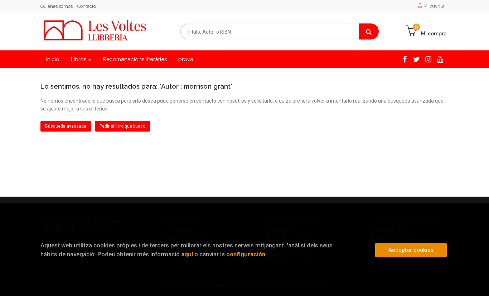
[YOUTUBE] (440, 59)
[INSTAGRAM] (428, 59)
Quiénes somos (56, 6)
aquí (187, 254)
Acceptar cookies (411, 250)
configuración (245, 254)
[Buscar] (369, 32)
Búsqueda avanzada (65, 126)
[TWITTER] (416, 59)
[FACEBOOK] (405, 59)
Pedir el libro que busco (122, 126)
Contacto (86, 6)
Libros (79, 59)
